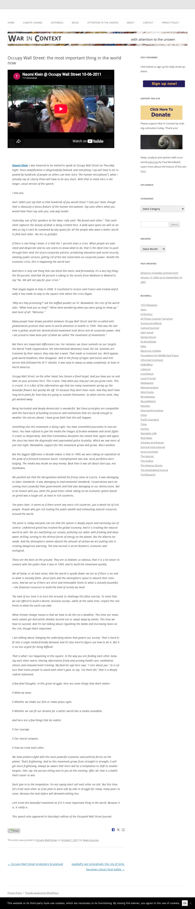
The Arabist (147, 461)
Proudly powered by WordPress (41, 892)
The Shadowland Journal (154, 470)
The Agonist (147, 456)
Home (11, 22)
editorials (153, 162)
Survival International (153, 447)
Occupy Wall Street (46, 840)
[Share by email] (123, 829)
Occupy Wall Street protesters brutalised (35, 864)
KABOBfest (147, 364)
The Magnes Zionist (151, 465)
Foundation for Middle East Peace (160, 355)
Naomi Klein (20, 165)
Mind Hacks (147, 392)
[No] (190, 903)
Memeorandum (149, 387)
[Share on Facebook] (113, 829)
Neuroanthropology (152, 410)
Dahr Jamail (147, 332)
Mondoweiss (148, 396)
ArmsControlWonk (151, 323)
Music (75, 22)
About (130, 22)
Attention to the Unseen (102, 22)
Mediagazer (147, 383)
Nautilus (145, 406)
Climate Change (32, 22)
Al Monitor (147, 314)
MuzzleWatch (148, 401)
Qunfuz (145, 428)
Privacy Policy (170, 22)
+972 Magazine (149, 305)
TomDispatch (148, 474)
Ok (184, 903)
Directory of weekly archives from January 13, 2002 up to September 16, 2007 (161, 277)
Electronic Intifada (151, 350)
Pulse (144, 424)
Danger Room (148, 337)
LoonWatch (147, 373)
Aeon (143, 309)
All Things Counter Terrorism (157, 318)
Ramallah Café (149, 433)
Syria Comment (149, 451)
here (143, 171)
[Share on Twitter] (118, 829)
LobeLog (145, 369)
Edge (143, 346)
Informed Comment (152, 360)
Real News (146, 438)
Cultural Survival (150, 328)
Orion (144, 415)
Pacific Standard (150, 419)
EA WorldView (148, 341)
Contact (148, 22)
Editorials (57, 22)
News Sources (91, 840)
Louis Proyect (148, 378)
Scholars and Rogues (152, 442)
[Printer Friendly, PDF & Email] (14, 830)
